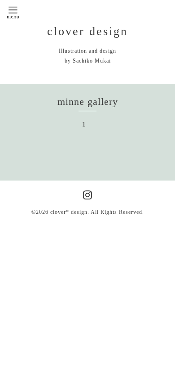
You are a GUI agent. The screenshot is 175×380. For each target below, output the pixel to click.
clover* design (69, 212)
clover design (87, 31)
